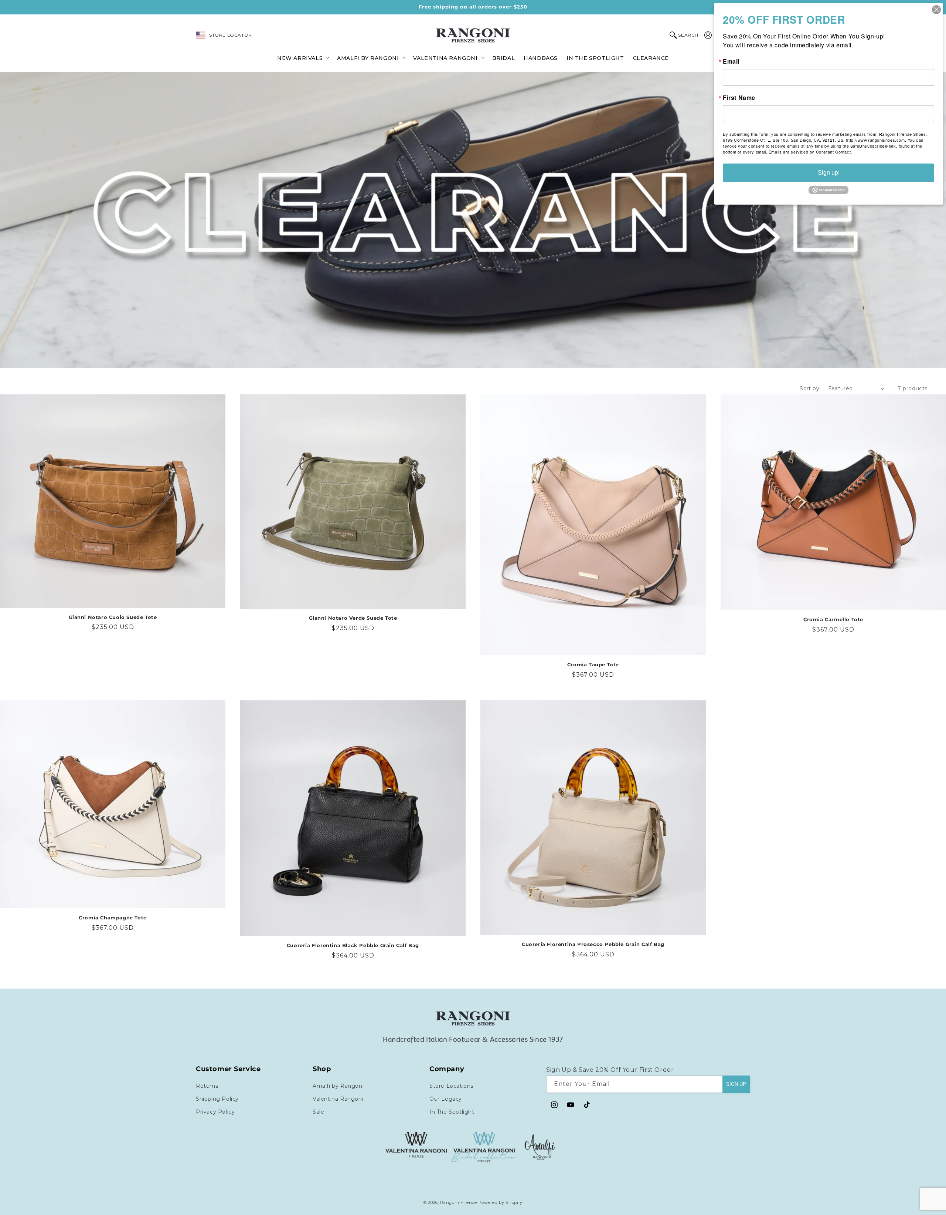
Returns (207, 1086)
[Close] (936, 9)
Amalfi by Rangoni (338, 1086)
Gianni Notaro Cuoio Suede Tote (113, 617)
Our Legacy (445, 1098)
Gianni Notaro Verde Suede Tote (353, 618)
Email (731, 61)
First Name (739, 98)
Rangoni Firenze (459, 1202)
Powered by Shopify (501, 1202)
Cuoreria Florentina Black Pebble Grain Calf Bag (353, 945)
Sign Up (736, 1084)
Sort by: (810, 388)
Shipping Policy (217, 1098)
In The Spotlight (451, 1111)
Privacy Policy (215, 1111)
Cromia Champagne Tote (113, 917)
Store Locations (451, 1086)
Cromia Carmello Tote (833, 619)
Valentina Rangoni (338, 1098)
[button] (303, 57)
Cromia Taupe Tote (593, 664)
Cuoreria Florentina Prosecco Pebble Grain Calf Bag (593, 944)
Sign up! (829, 172)
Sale (318, 1111)
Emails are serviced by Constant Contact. (810, 152)
